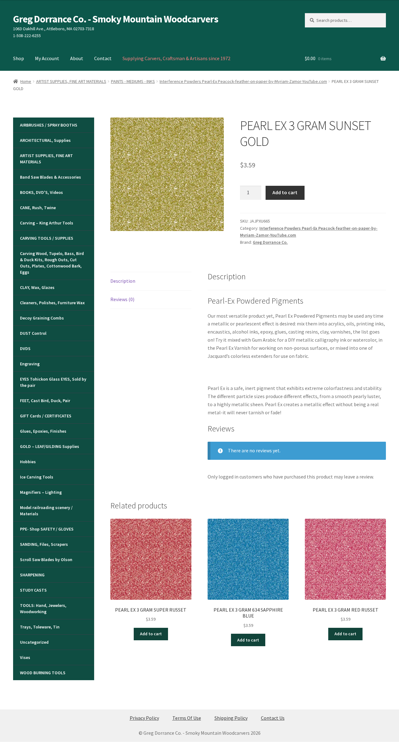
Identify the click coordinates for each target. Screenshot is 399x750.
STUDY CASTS (33, 590)
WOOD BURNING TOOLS (42, 672)
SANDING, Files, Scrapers (44, 544)
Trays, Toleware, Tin (40, 627)
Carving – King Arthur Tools (46, 223)
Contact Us (273, 718)
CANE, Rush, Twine (38, 207)
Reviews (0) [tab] (122, 299)
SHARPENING (32, 575)
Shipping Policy (231, 718)
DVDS (25, 348)
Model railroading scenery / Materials (46, 511)
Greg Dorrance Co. (270, 242)
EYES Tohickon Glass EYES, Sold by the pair (53, 382)
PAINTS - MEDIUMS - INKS (133, 81)
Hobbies (28, 461)
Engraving (30, 364)
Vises (25, 657)
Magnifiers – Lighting (41, 492)
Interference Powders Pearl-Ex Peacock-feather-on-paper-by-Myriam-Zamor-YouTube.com (243, 81)
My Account (47, 58)
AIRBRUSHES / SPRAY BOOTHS (48, 125)
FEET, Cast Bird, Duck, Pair (45, 400)
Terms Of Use (186, 718)
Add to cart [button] (151, 634)
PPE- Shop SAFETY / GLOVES (47, 529)
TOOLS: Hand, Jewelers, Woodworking (43, 608)
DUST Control (33, 333)
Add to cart (284, 192)
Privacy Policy (144, 718)
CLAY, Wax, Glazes (37, 287)
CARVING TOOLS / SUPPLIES (46, 238)
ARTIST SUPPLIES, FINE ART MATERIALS (71, 81)
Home (25, 81)
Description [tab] (122, 281)
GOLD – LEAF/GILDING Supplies (49, 446)
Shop (18, 58)
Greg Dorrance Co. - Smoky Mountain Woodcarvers (115, 19)
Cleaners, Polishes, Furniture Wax (52, 302)
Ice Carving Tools (36, 477)
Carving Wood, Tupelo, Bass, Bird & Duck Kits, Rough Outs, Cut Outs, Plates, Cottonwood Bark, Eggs (52, 263)
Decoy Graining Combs (42, 318)
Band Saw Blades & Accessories (50, 177)
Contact (103, 58)
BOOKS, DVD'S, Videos (41, 192)
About (76, 58)
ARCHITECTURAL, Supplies (45, 140)
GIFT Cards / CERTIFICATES (45, 416)
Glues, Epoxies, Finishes (43, 431)
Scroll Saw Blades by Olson (46, 559)
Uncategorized (34, 642)
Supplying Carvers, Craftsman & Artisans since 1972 (176, 58)
